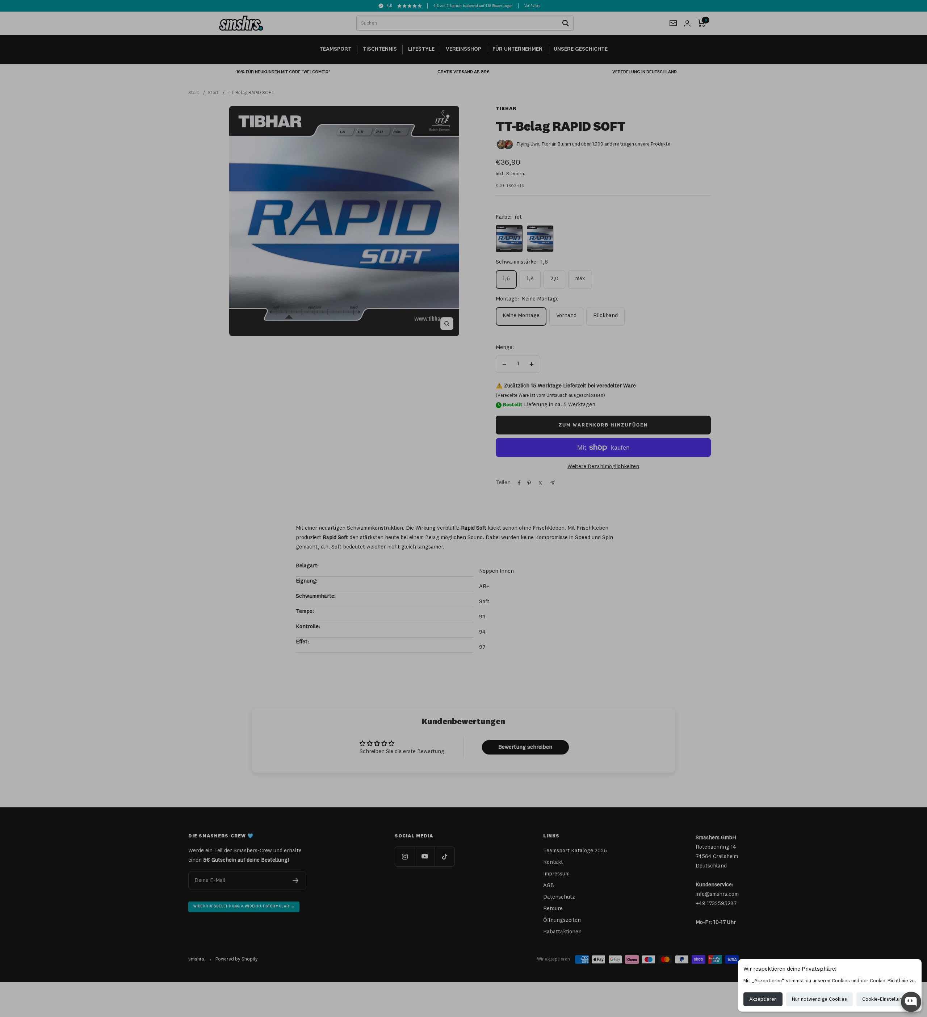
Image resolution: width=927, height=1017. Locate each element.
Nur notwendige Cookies (819, 999)
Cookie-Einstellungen (886, 999)
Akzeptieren (763, 999)
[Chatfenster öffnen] (911, 1002)
